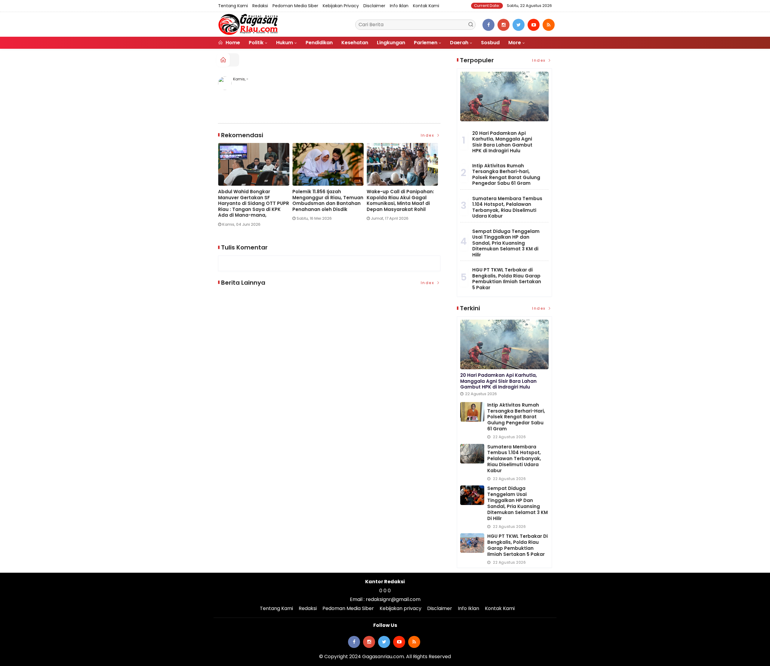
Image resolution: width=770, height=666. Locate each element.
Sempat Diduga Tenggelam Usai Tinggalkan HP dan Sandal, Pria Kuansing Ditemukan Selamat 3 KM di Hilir (506, 243)
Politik (256, 42)
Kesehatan (354, 42)
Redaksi (260, 6)
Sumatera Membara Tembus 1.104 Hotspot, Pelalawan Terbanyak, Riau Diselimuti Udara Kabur (507, 207)
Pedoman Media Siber (295, 6)
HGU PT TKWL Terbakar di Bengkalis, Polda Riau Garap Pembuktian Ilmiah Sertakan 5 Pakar (506, 279)
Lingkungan (391, 42)
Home (232, 42)
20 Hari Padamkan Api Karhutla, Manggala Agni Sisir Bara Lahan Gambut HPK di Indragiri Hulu (502, 142)
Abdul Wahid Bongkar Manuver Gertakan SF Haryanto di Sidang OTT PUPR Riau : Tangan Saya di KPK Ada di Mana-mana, (253, 203)
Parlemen (425, 42)
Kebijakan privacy (341, 6)
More (514, 42)
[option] (255, 187)
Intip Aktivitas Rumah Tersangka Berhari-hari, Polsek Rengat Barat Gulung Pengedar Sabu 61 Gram (506, 175)
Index (428, 135)
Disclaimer (374, 6)
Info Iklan (399, 6)
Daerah (459, 42)
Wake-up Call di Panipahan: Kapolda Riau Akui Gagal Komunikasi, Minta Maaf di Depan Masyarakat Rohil (400, 200)
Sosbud (490, 42)
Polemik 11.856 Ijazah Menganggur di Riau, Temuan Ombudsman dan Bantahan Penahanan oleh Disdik (327, 200)
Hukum (284, 42)
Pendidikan (319, 42)
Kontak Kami (426, 6)
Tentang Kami (233, 6)
